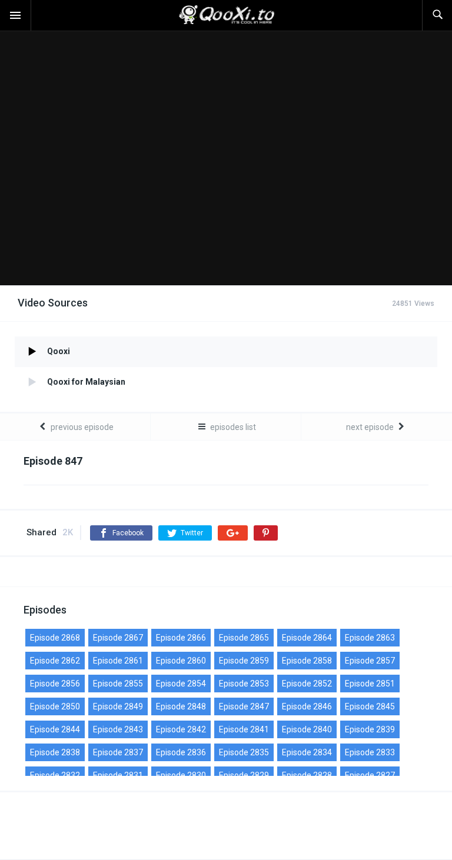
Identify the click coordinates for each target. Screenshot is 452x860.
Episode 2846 (307, 706)
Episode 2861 (118, 660)
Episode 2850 (55, 706)
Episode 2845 (370, 706)
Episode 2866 (181, 637)
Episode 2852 (307, 683)
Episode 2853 (244, 683)
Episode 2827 (370, 775)
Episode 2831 (118, 775)
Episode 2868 (55, 637)
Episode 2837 (118, 752)
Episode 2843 (118, 729)
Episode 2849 (118, 706)
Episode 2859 (244, 660)
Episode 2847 (244, 706)
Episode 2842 (181, 729)
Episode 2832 (55, 775)
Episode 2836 (181, 752)
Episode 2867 (118, 637)
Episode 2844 (55, 729)
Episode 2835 (244, 752)
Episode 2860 (181, 660)
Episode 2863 (370, 637)
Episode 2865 (244, 637)
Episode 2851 (370, 683)
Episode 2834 (307, 752)
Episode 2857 (370, 660)
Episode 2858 (307, 660)
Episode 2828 (307, 775)
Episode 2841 (244, 729)
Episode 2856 (55, 683)
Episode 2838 (55, 752)
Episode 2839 (370, 729)
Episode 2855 (118, 683)
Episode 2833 (370, 752)
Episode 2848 (181, 706)
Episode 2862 (55, 660)
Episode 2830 (181, 775)
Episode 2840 (307, 729)
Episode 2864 (307, 637)
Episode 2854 (181, 683)
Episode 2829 (244, 775)
